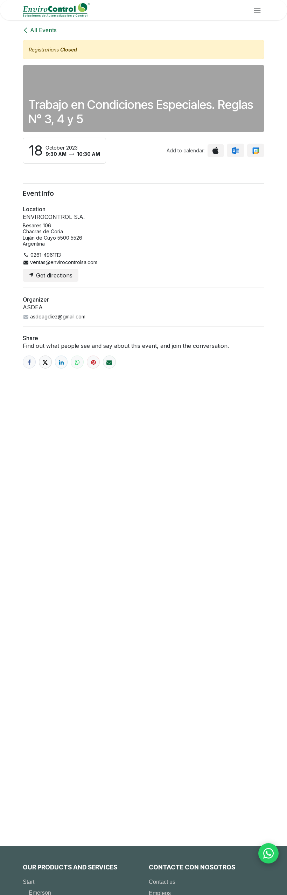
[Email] (109, 362)
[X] (45, 362)
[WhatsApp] (77, 362)
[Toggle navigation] (257, 10)
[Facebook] (29, 362)
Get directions (53, 275)
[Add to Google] (255, 151)
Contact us (162, 882)
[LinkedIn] (61, 362)
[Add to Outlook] (235, 151)
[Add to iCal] (216, 150)
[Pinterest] (93, 362)
